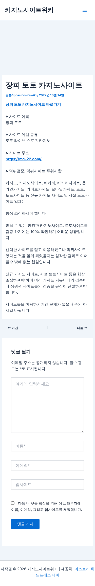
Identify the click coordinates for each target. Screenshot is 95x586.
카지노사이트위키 (29, 9)
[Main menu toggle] (84, 10)
